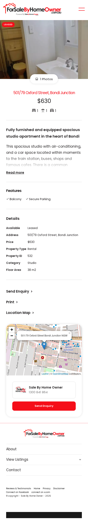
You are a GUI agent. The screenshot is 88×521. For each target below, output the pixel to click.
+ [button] (11, 329)
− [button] (11, 335)
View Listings (17, 459)
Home (37, 488)
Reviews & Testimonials (18, 488)
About (11, 449)
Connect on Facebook (17, 492)
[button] (12, 302)
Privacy (47, 488)
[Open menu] (81, 9)
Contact (13, 469)
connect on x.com (41, 492)
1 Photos (46, 79)
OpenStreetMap (60, 373)
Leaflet (45, 373)
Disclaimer (59, 488)
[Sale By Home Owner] (32, 9)
